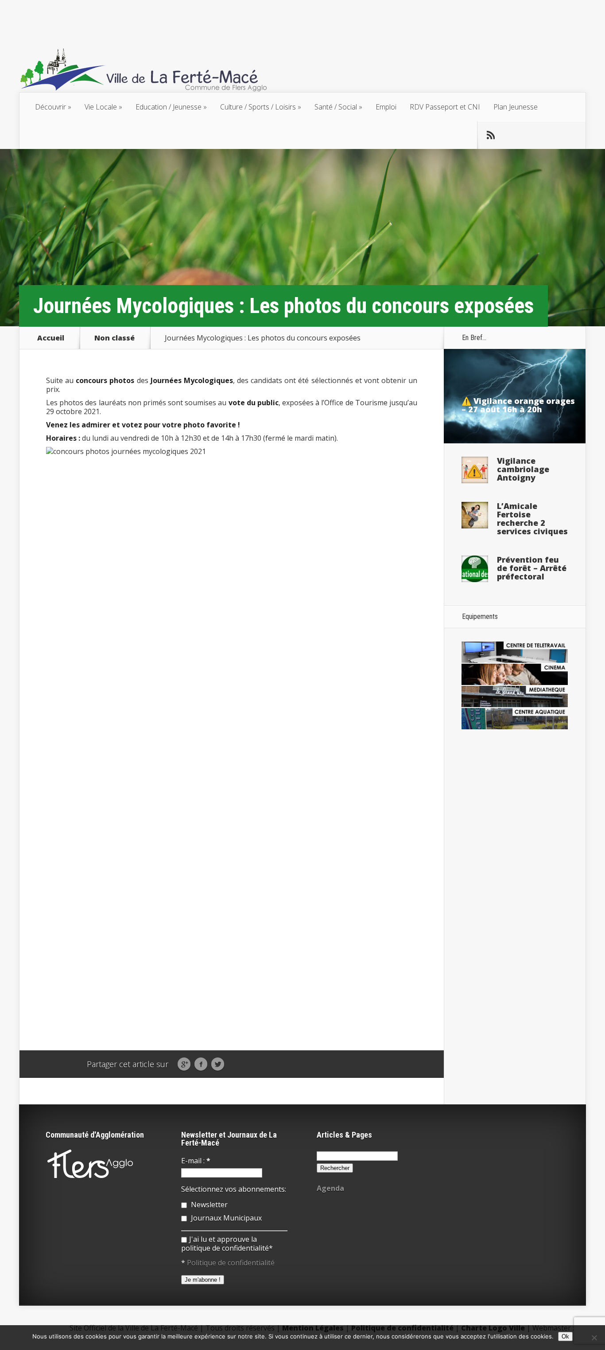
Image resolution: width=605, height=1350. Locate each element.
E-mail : (195, 1160)
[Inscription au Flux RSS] (490, 135)
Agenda (330, 1188)
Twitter (218, 1064)
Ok (565, 1336)
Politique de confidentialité (231, 1263)
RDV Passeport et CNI (445, 107)
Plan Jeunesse (515, 107)
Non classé (114, 337)
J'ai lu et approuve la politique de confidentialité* (227, 1243)
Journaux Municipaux (225, 1217)
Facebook (201, 1064)
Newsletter (208, 1204)
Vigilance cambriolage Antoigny (523, 469)
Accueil (50, 337)
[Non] (593, 1337)
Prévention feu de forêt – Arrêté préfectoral (531, 568)
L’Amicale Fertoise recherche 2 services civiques (532, 518)
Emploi (386, 107)
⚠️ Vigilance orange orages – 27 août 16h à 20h (518, 405)
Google (184, 1064)
